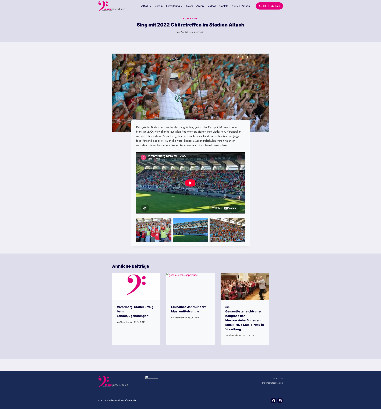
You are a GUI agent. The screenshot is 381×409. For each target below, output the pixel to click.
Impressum (278, 378)
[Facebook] (273, 400)
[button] (153, 230)
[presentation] (136, 286)
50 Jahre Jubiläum (269, 6)
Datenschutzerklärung (272, 382)
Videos (211, 6)
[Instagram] (280, 400)
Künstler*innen (241, 6)
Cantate (223, 6)
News (189, 6)
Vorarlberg (190, 18)
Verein (159, 6)
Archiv (200, 6)
